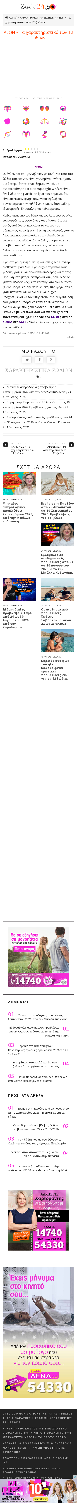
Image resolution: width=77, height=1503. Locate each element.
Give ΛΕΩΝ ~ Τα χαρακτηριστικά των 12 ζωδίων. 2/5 (28, 149)
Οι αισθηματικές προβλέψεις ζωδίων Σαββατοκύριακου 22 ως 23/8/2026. (56, 616)
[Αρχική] (39, 6)
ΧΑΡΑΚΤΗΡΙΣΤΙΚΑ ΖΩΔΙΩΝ (37, 17)
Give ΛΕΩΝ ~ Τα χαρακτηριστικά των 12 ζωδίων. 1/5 (25, 149)
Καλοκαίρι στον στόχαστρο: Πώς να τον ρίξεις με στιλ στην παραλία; (39, 1154)
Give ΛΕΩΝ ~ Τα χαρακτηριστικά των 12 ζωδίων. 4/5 (34, 149)
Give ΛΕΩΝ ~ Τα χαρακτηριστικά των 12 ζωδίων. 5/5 (37, 149)
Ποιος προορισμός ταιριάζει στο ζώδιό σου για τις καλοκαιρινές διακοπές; (37, 1078)
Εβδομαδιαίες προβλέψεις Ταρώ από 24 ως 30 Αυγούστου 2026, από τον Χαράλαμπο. (18, 618)
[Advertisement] (38, 67)
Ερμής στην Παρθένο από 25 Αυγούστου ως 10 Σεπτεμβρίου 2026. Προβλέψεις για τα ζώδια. (57, 511)
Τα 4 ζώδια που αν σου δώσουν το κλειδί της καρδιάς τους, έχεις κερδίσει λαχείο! (37, 1140)
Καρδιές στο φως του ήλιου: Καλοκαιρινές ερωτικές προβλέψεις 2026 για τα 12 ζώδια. (55, 669)
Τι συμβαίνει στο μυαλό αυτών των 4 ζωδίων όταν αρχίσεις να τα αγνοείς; (41, 1064)
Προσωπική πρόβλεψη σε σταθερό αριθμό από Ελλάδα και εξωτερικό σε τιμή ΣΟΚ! (37, 1167)
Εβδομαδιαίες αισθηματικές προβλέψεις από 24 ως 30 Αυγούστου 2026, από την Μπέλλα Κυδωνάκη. (57, 563)
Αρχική (13, 17)
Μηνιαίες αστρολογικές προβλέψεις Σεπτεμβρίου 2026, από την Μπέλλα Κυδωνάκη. (18, 512)
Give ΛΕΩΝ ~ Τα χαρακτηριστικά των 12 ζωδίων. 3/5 (31, 149)
